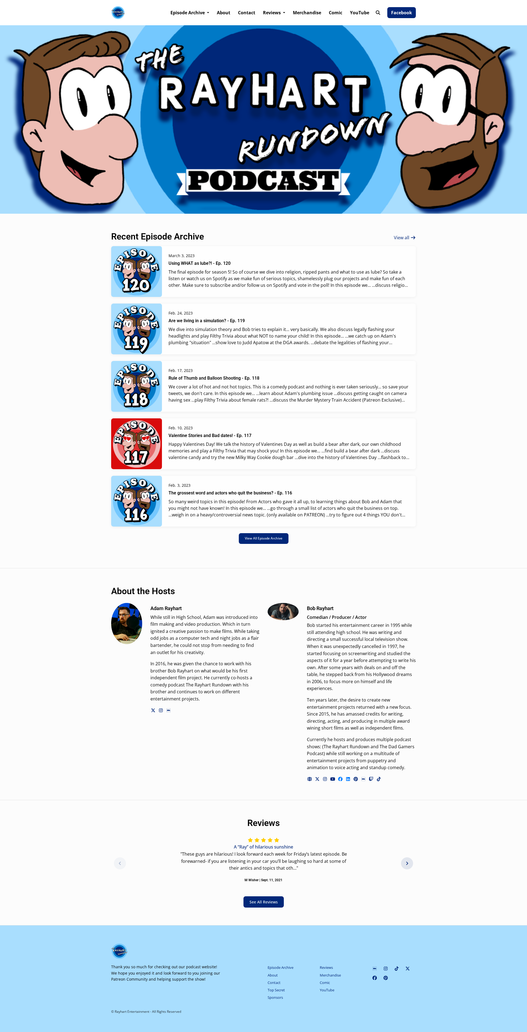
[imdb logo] (168, 710)
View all (402, 238)
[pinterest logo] (356, 779)
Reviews (272, 13)
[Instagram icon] (385, 968)
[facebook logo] (341, 779)
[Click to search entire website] (378, 12)
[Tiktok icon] (396, 968)
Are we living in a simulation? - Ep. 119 (207, 320)
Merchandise (307, 13)
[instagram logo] (161, 710)
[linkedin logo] (348, 779)
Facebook (401, 13)
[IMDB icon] (374, 968)
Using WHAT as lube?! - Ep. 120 (200, 263)
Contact (246, 13)
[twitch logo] (371, 779)
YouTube (359, 13)
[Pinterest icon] (385, 978)
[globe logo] (310, 779)
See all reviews (264, 902)
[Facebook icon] (374, 978)
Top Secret (276, 990)
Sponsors (275, 997)
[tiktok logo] (379, 779)
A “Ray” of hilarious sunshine (263, 847)
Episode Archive (188, 13)
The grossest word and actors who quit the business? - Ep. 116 (230, 493)
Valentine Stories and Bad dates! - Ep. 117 (210, 435)
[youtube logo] (333, 779)
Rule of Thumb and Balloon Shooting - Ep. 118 (214, 378)
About (223, 13)
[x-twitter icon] (407, 968)
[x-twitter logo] (153, 710)
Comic (335, 13)
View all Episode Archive (263, 538)
